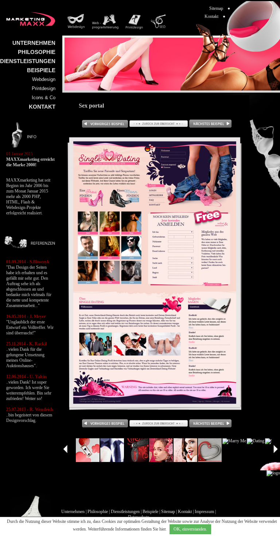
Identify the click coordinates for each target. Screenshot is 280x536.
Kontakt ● (215, 16)
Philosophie (98, 511)
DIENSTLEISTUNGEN (27, 61)
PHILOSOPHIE (36, 52)
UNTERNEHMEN (33, 43)
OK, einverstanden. (190, 529)
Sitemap (168, 511)
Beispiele (150, 511)
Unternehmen (73, 511)
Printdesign (43, 88)
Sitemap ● (219, 8)
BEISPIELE (41, 70)
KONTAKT (42, 107)
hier (162, 529)
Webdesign (43, 79)
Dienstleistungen (125, 511)
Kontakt (185, 511)
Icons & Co (43, 97)
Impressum (204, 511)
